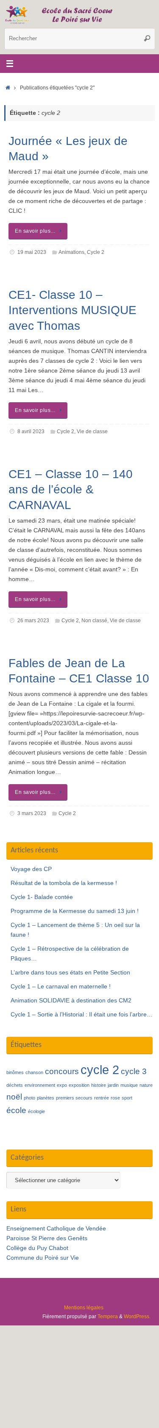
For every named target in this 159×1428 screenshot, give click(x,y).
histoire (98, 1085)
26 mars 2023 (33, 621)
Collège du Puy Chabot (37, 1248)
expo (62, 1085)
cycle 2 (100, 1070)
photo (29, 1097)
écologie (36, 1111)
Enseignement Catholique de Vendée (56, 1228)
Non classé (94, 621)
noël (14, 1096)
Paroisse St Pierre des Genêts (46, 1238)
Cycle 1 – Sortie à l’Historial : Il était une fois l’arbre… (82, 1014)
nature (146, 1085)
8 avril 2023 (31, 431)
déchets (14, 1085)
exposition (79, 1085)
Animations (71, 252)
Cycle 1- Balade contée (42, 897)
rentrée (101, 1097)
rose (115, 1097)
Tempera (108, 1316)
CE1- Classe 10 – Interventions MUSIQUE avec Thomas (72, 310)
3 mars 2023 (31, 813)
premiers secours (74, 1097)
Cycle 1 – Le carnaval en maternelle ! (61, 986)
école (16, 1110)
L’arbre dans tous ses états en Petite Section (70, 972)
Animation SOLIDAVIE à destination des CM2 (71, 1000)
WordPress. (137, 1316)
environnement (40, 1085)
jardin (113, 1085)
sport (127, 1097)
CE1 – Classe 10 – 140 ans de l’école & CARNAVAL (70, 490)
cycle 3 (134, 1071)
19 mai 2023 (31, 252)
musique (129, 1085)
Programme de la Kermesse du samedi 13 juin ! (75, 911)
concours (62, 1071)
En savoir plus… (35, 231)
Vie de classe (92, 431)
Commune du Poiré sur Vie (42, 1258)
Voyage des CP (31, 869)
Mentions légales (83, 1308)
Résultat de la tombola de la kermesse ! (64, 883)
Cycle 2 (95, 252)
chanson (34, 1072)
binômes (15, 1072)
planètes (45, 1097)
